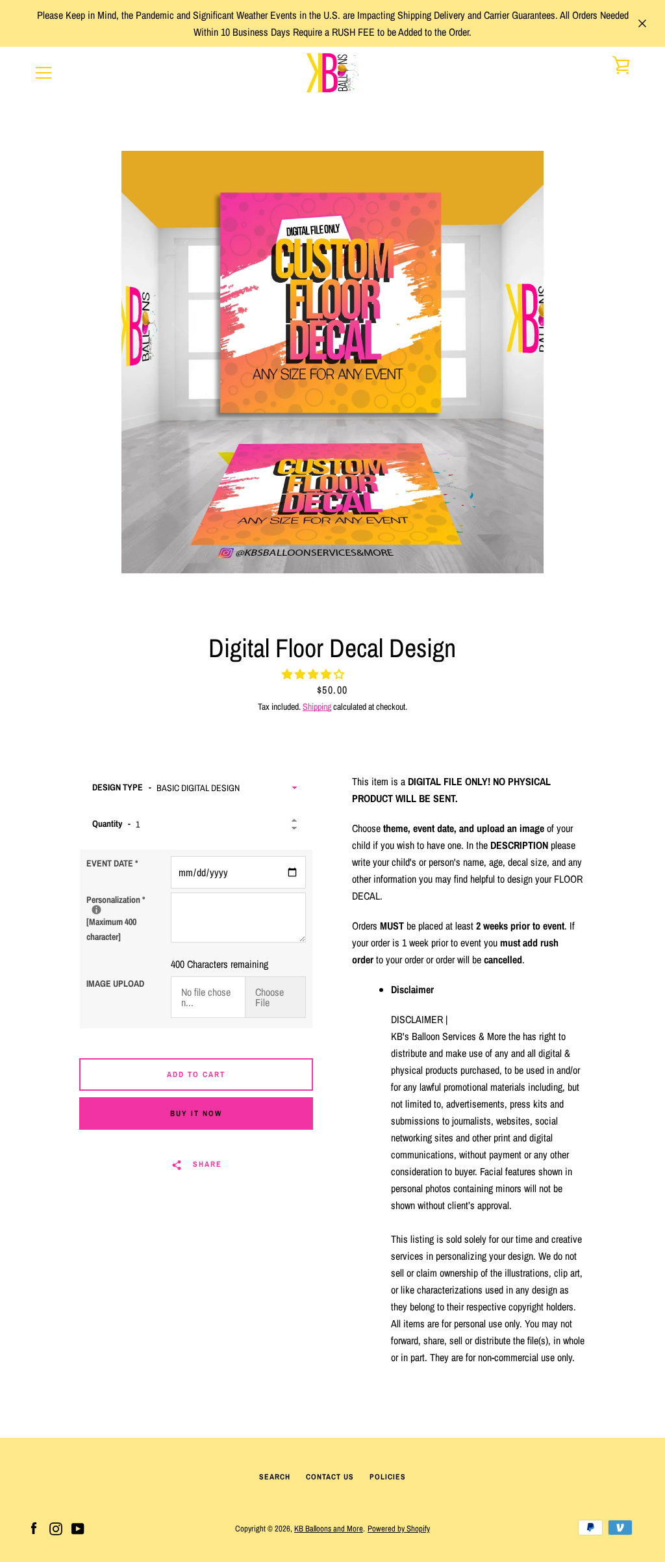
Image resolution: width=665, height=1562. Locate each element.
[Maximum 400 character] (128, 917)
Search (274, 1477)
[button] (314, 674)
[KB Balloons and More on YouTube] (77, 1527)
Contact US (330, 1477)
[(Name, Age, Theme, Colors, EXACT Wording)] (96, 910)
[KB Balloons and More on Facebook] (33, 1527)
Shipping (317, 706)
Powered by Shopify (399, 1528)
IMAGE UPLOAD (115, 983)
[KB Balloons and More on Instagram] (55, 1527)
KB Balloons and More (328, 1528)
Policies (388, 1477)
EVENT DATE (112, 863)
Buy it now (196, 1113)
